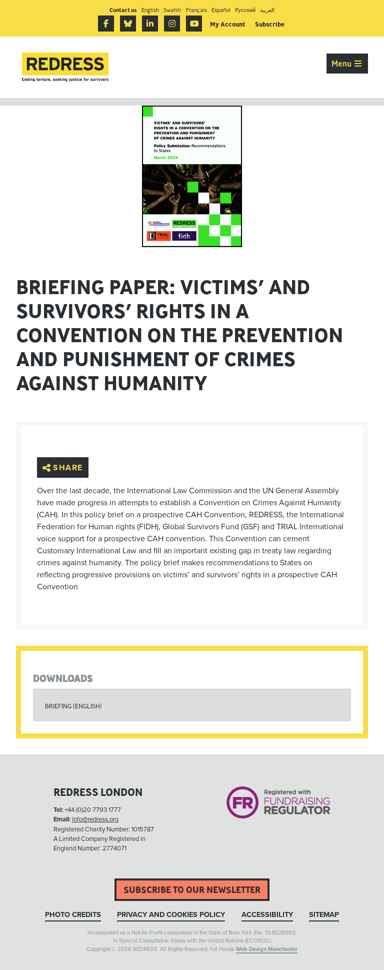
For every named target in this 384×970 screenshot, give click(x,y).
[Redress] (65, 67)
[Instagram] (172, 24)
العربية (267, 10)
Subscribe (269, 24)
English (150, 10)
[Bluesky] (128, 24)
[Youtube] (194, 24)
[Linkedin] (150, 24)
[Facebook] (106, 24)
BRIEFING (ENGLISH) (73, 706)
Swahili (172, 10)
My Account (227, 24)
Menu (343, 64)
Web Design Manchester (267, 949)
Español (221, 10)
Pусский (245, 10)
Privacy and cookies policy (171, 914)
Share (68, 468)
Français (196, 10)
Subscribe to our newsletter (192, 889)
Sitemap (324, 914)
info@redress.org (95, 819)
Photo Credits (73, 914)
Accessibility (267, 914)
